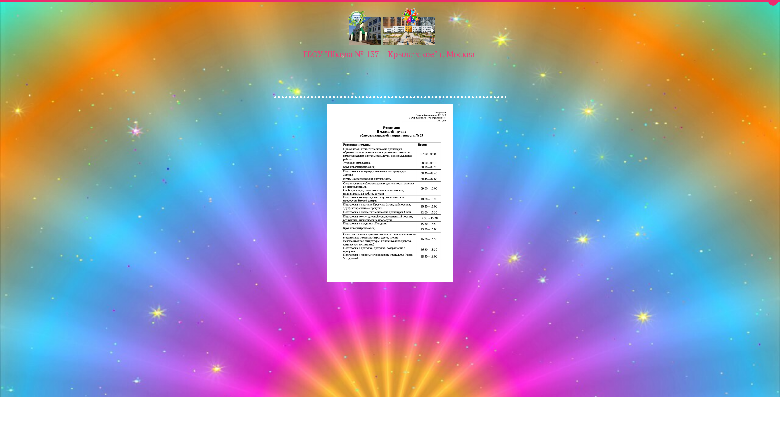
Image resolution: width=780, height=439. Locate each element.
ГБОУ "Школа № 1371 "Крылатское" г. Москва (389, 54)
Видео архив (373, 72)
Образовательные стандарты (502, 72)
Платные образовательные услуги (325, 72)
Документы (545, 72)
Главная (145, 72)
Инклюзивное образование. (259, 72)
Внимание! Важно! (176, 72)
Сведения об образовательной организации (430, 72)
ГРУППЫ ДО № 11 (602, 72)
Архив (569, 72)
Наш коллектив (213, 72)
